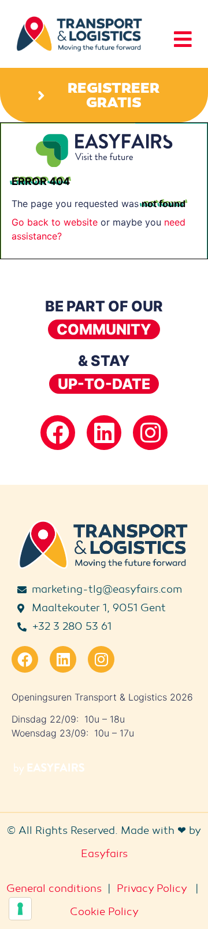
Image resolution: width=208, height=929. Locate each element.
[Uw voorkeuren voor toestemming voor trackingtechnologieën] (20, 909)
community (104, 329)
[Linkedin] (104, 432)
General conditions (54, 888)
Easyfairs (104, 853)
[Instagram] (150, 432)
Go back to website (55, 222)
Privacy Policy (152, 888)
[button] (104, 95)
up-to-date (104, 384)
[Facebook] (57, 432)
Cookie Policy (104, 911)
